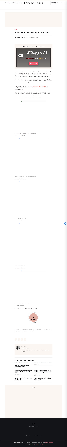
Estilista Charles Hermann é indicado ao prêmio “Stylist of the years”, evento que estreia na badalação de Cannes (23, 364)
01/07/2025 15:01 (37, 364)
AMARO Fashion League (27, 329)
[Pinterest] (21, 3)
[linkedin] (38, 435)
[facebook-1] (32, 435)
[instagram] (26, 435)
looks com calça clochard (39, 86)
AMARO (17, 329)
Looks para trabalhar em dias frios (42, 363)
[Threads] (13, 3)
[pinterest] (35, 435)
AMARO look (47, 329)
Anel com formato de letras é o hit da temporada (42, 379)
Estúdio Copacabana (49, 442)
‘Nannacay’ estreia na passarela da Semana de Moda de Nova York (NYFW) (23, 371)
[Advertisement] (33, 19)
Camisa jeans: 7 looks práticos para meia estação (23, 379)
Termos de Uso (41, 444)
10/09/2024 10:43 (18, 374)
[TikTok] (16, 3)
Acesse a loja (33, 63)
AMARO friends (38, 329)
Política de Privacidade (32, 444)
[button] (34, 37)
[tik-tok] (41, 435)
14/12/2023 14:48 (37, 375)
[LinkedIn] (18, 3)
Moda (16, 29)
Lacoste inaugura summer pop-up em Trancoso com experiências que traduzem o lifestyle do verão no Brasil (43, 372)
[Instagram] (9, 3)
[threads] (29, 435)
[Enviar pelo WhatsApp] (16, 78)
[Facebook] (11, 3)
